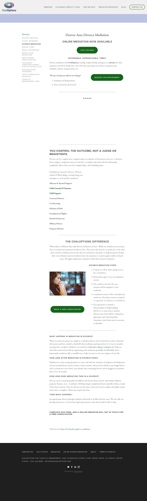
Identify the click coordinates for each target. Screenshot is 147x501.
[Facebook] (72, 467)
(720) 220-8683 (87, 50)
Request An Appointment (107, 77)
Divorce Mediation (31, 44)
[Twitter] (68, 467)
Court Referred (30, 41)
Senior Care (28, 47)
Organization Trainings (29, 71)
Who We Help (89, 7)
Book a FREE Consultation (67, 309)
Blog (123, 7)
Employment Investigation (29, 59)
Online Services (30, 38)
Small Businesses (30, 50)
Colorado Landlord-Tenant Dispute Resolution (32, 65)
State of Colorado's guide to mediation (75, 429)
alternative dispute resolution (100, 347)
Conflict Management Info (31, 81)
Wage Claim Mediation (27, 54)
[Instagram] (79, 467)
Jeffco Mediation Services (31, 76)
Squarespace (78, 471)
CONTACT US (137, 7)
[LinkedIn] (75, 467)
